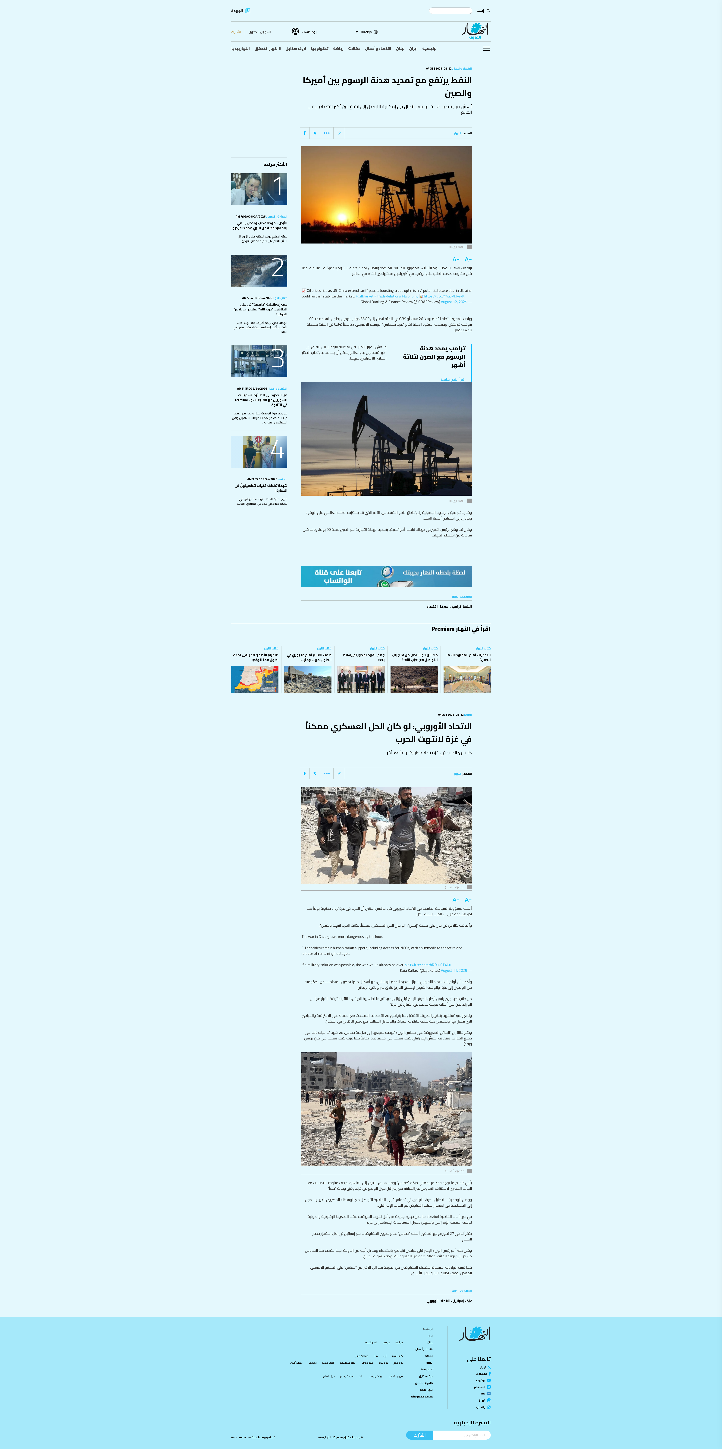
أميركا (445, 606)
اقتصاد (432, 606)
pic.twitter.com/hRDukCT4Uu (428, 964)
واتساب (480, 1407)
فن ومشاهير (396, 1376)
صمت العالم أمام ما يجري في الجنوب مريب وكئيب (309, 657)
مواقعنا (366, 32)
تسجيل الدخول (260, 32)
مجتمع (282, 479)
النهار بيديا (240, 48)
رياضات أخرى (296, 1362)
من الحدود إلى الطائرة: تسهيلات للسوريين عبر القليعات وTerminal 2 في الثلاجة (260, 400)
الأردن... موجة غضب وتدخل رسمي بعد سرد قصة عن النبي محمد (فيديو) (259, 225)
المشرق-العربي (276, 216)
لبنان (400, 48)
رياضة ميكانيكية (348, 1362)
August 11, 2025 (454, 970)
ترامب (456, 606)
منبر (376, 1355)
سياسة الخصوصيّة (422, 1396)
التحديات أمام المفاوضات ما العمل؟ (468, 657)
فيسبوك (481, 1374)
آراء (385, 1355)
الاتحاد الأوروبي (438, 1301)
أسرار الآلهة (371, 1342)
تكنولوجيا (319, 48)
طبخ (361, 1376)
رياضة (338, 48)
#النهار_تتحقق (268, 48)
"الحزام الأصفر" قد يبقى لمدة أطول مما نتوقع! (255, 657)
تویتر (483, 1367)
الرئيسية (430, 48)
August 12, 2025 (454, 301)
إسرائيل (458, 1301)
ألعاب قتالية (328, 1362)
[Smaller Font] (467, 259)
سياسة (399, 1342)
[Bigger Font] (456, 259)
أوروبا (468, 714)
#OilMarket (365, 296)
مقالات (354, 48)
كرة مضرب (367, 1362)
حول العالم (329, 1376)
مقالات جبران (361, 1355)
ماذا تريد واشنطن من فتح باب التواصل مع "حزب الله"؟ (415, 657)
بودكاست (309, 32)
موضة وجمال (376, 1376)
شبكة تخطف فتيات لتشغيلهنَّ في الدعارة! (261, 488)
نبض (482, 1393)
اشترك (236, 32)
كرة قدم (398, 1362)
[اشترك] (386, 576)
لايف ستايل (296, 48)
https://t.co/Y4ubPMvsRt (444, 296)
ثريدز (482, 1400)
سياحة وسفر (346, 1376)
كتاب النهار (279, 298)
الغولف (313, 1362)
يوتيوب (480, 1380)
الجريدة (237, 11)
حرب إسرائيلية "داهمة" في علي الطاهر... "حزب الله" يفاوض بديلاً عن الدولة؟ (260, 309)
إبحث (480, 10)
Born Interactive (241, 1437)
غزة (469, 1301)
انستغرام (479, 1387)
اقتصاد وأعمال (378, 48)
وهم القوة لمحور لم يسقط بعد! (364, 657)
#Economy (410, 296)
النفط (467, 606)
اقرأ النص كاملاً (453, 379)
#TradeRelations (387, 296)
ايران (413, 48)
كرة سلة (383, 1362)
